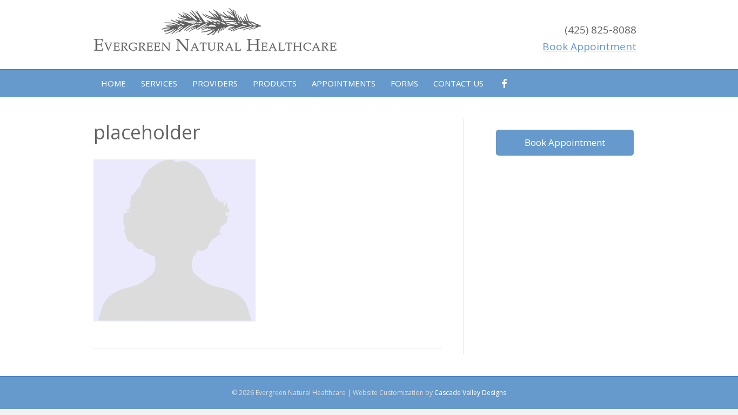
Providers (215, 83)
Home (113, 83)
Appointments (343, 83)
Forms (404, 83)
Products (275, 83)
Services (159, 83)
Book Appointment (565, 142)
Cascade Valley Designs (470, 392)
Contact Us (458, 83)
